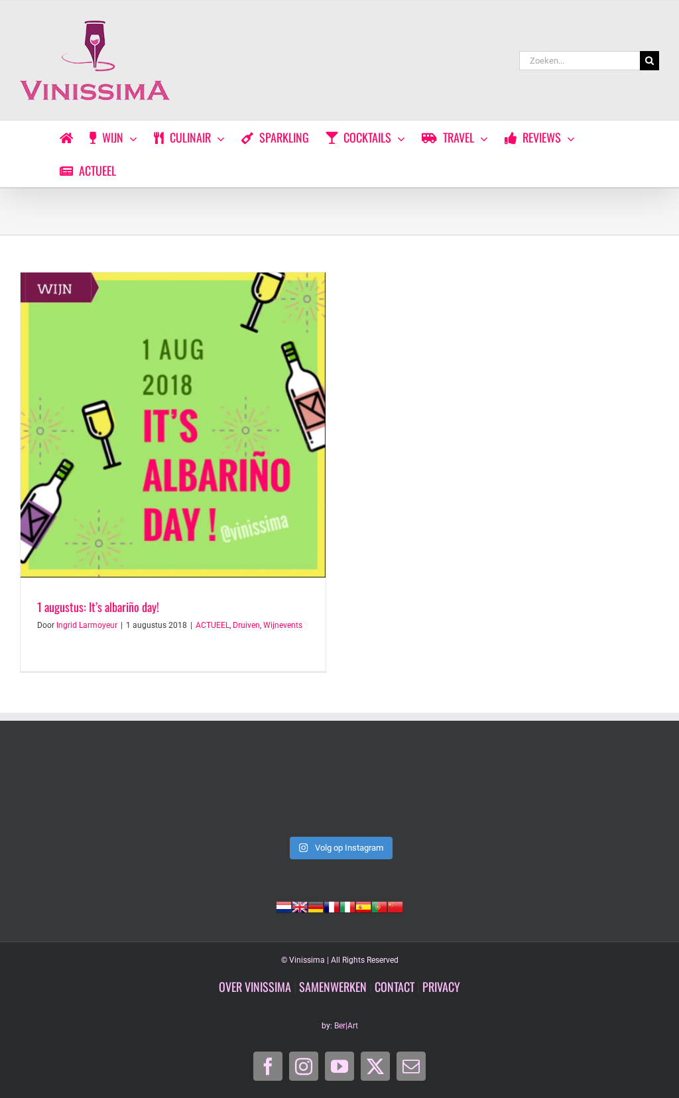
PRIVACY (441, 986)
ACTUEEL (212, 625)
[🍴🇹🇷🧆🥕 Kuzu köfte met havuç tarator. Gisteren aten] (81, 791)
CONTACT (394, 986)
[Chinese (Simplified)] (395, 905)
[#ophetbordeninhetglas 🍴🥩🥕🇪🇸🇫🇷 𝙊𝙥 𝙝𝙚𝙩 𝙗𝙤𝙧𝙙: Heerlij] (468, 791)
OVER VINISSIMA (255, 986)
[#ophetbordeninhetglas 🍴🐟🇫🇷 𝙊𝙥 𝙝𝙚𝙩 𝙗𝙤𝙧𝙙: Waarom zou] (339, 791)
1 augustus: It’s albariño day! (98, 606)
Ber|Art (346, 1025)
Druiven (246, 625)
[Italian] (347, 905)
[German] (316, 905)
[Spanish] (363, 905)
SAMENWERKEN (333, 986)
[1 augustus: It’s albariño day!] (173, 425)
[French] (332, 905)
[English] (300, 905)
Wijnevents (282, 625)
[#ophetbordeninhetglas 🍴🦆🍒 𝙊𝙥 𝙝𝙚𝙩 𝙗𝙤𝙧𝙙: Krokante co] (597, 791)
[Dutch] (284, 905)
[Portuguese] (379, 905)
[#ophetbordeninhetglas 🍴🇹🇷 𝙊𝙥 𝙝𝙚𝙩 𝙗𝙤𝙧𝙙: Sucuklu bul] (210, 791)
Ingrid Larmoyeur (86, 625)
